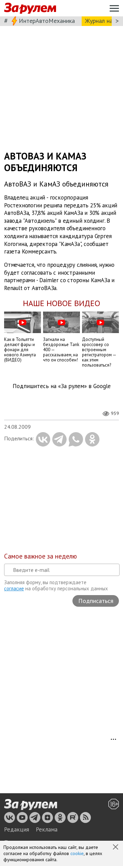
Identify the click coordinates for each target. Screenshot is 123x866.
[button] (116, 847)
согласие (14, 588)
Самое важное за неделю (40, 556)
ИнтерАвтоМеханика (47, 21)
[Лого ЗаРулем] (30, 8)
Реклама (46, 829)
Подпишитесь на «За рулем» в (62, 386)
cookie (77, 853)
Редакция (16, 829)
